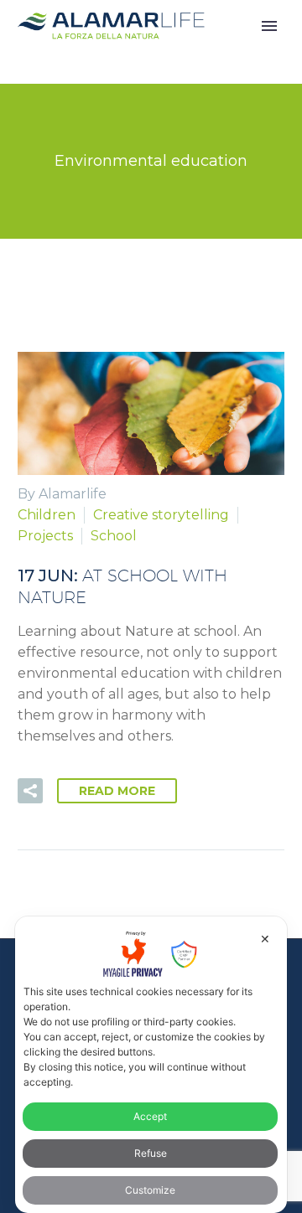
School (114, 536)
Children (47, 515)
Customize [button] (150, 1190)
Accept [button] (150, 1116)
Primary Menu (269, 26)
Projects (45, 536)
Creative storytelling (161, 515)
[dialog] (151, 1064)
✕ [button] (265, 939)
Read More (117, 790)
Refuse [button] (150, 1153)
